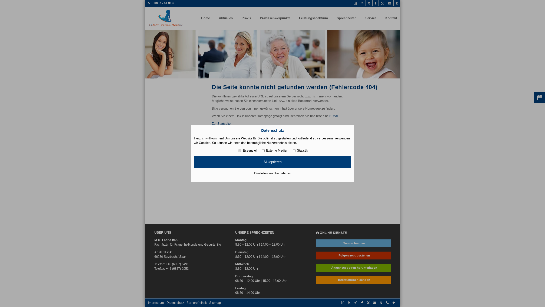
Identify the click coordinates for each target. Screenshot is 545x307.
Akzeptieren (273, 162)
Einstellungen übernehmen (272, 173)
